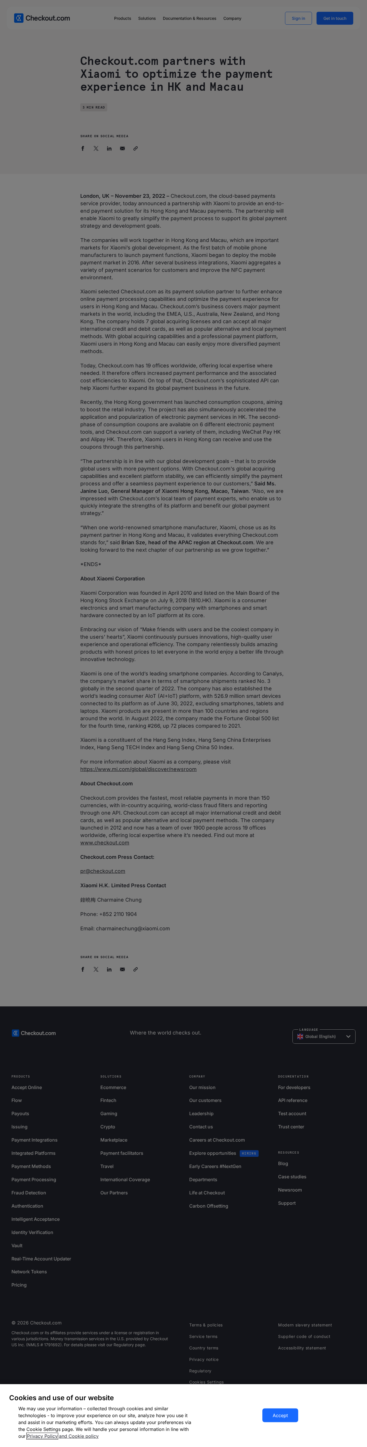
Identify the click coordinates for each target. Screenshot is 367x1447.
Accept (280, 1415)
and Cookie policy (79, 1436)
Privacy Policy (42, 1436)
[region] (183, 1415)
